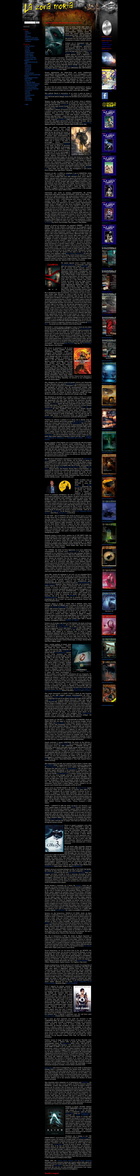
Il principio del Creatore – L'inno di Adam (31, 78)
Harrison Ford (72, 1160)
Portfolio (27, 92)
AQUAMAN (62, 607)
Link (26, 34)
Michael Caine (78, 866)
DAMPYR (84, 266)
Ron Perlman (87, 343)
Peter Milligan (61, 119)
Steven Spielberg (85, 1160)
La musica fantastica (31, 87)
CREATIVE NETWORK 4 (107, 360)
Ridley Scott (69, 1113)
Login (26, 104)
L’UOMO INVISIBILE (84, 582)
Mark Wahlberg (82, 960)
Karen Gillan (48, 1067)
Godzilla (47, 923)
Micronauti (48, 416)
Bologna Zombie (29, 52)
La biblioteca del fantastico (32, 84)
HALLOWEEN (49, 765)
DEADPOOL (70, 384)
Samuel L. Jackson (56, 819)
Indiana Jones (62, 1160)
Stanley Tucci (63, 513)
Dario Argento (79, 421)
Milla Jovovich (69, 343)
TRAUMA (88, 436)
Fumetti (27, 71)
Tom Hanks (87, 946)
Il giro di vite (73, 551)
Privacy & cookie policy (31, 38)
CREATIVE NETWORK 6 (107, 406)
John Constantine (61, 108)
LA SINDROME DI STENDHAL (54, 438)
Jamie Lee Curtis (62, 773)
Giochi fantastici (29, 73)
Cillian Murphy (86, 713)
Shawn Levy (66, 1043)
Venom (73, 53)
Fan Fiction (28, 66)
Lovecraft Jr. (28, 90)
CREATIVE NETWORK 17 (107, 659)
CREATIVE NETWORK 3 (107, 337)
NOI (46, 759)
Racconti (27, 93)
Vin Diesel (48, 222)
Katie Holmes (60, 723)
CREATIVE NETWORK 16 (107, 636)
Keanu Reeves (49, 872)
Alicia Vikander (73, 66)
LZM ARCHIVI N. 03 (106, 199)
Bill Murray (77, 689)
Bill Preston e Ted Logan (76, 872)
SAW (73, 807)
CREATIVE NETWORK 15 (107, 613)
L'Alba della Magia (30, 82)
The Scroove (28, 100)
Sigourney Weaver (55, 690)
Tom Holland (70, 253)
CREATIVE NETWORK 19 (107, 705)
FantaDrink (28, 68)
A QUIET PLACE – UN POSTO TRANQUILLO (67, 697)
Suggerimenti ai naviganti (32, 39)
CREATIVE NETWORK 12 (107, 544)
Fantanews (28, 70)
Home (26, 31)
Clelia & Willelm (29, 56)
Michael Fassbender (79, 981)
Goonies (78, 885)
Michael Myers (72, 768)
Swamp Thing (87, 122)
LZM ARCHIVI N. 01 (106, 245)
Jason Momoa (54, 607)
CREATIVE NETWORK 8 (107, 452)
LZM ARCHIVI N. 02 (106, 222)
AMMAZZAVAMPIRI (51, 597)
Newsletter (28, 36)
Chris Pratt (79, 253)
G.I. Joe (53, 403)
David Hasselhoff (72, 983)
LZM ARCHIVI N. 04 (106, 177)
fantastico (68, 36)
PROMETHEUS (85, 1113)
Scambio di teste (29, 95)
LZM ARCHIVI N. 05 (106, 154)
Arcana (27, 49)
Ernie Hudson (87, 690)
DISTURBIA (71, 595)
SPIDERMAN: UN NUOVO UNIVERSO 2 (57, 95)
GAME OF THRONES (51, 69)
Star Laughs (28, 98)
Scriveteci (28, 41)
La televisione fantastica (31, 88)
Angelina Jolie (49, 866)
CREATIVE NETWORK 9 (107, 475)
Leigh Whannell (49, 584)
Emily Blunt (52, 700)
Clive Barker (64, 744)
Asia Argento (48, 434)
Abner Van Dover (29, 46)
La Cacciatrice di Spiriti (31, 85)
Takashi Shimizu (63, 626)
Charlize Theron (49, 1016)
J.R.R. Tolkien (57, 1144)
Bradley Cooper (63, 467)
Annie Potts (77, 690)
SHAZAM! (67, 144)
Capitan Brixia (29, 54)
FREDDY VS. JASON (72, 620)
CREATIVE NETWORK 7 (107, 429)
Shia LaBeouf (58, 1165)
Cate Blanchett (73, 467)
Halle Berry (85, 1082)
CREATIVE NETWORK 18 (107, 682)
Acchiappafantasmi (60, 652)
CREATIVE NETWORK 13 (107, 567)
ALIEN (79, 1110)
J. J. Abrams (64, 104)
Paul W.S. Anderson (86, 328)
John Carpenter (51, 767)
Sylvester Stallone (71, 175)
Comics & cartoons (30, 57)
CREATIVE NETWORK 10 (107, 498)
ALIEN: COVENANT (82, 1115)
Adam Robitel (82, 788)
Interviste (27, 80)
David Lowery (83, 1137)
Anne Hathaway (81, 511)
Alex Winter (86, 871)
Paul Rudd (84, 689)
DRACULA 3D (76, 423)
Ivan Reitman (67, 651)
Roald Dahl (55, 511)
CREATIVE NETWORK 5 (107, 383)
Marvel (82, 44)
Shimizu (73, 628)
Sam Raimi (61, 625)
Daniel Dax (28, 65)
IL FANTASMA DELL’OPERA (74, 438)
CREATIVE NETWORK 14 (107, 590)
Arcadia (27, 47)
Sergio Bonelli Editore (67, 264)
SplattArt (27, 97)
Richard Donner (60, 910)
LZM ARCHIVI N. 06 (106, 131)
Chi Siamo (28, 33)
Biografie (27, 51)
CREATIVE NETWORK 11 (107, 521)
